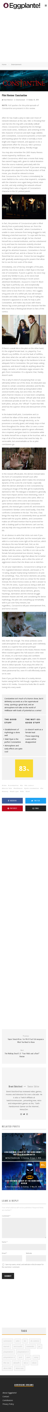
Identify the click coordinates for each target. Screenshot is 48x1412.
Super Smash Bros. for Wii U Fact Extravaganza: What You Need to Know (26, 1039)
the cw (6, 1363)
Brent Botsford (8, 100)
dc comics (30, 785)
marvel (6, 1346)
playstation (8, 1352)
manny (5, 791)
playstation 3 (23, 1352)
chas (5, 785)
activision (8, 1341)
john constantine (32, 788)
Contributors (8, 1400)
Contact (6, 1396)
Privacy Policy (8, 1404)
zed (28, 791)
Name (5, 1242)
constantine (14, 785)
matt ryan (15, 791)
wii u (26, 1363)
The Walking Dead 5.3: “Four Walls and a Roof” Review (22, 1053)
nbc (22, 791)
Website (29, 1253)
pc (40, 1346)
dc (22, 785)
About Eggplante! (10, 1393)
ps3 (20, 1357)
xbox (34, 1363)
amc (18, 1341)
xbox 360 (7, 1368)
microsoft (18, 1346)
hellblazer (19, 788)
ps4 (28, 1357)
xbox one (20, 1368)
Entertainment (20, 100)
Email (4, 1253)
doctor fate (7, 788)
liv (42, 788)
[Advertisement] (24, 37)
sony (36, 1357)
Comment (6, 1216)
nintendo (30, 1346)
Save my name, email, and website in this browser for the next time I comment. (23, 1265)
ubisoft (16, 1363)
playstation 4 (9, 1357)
